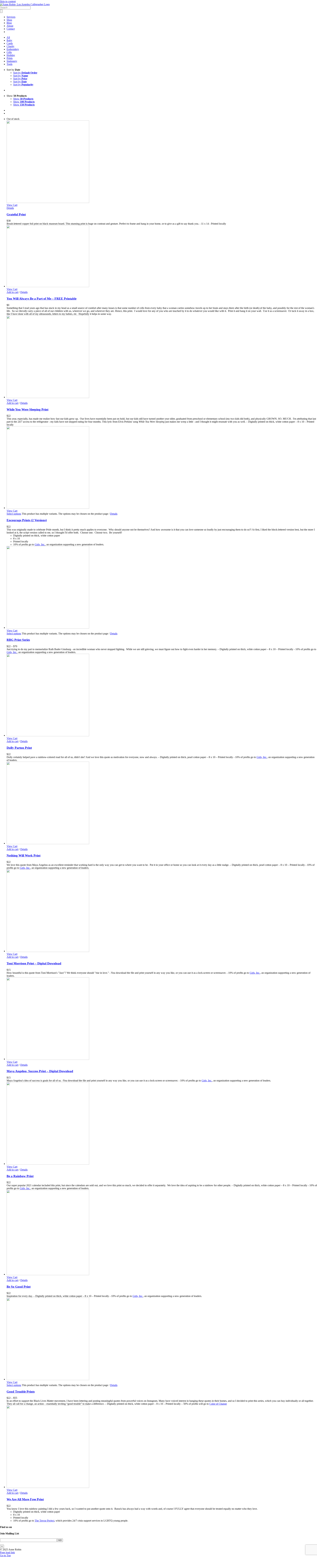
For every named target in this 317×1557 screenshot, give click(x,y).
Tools (9, 64)
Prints (10, 58)
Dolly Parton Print (19, 747)
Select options (14, 513)
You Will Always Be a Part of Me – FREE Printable (41, 298)
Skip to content (8, 1)
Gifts (9, 52)
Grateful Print (16, 214)
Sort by (25, 72)
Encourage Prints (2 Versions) (27, 520)
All (8, 37)
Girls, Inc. (40, 544)
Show (23, 98)
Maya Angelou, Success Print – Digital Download (40, 1071)
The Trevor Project (44, 1520)
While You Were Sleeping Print (27, 409)
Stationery (12, 61)
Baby (9, 40)
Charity (10, 46)
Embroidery (13, 49)
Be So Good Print (19, 1286)
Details (10, 208)
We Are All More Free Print (25, 1499)
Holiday (11, 55)
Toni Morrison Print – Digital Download (34, 963)
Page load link (7, 1552)
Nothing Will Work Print (23, 855)
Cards (10, 43)
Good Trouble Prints (21, 1391)
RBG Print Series (18, 640)
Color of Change (218, 1403)
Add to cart (12, 292)
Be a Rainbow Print (20, 1176)
